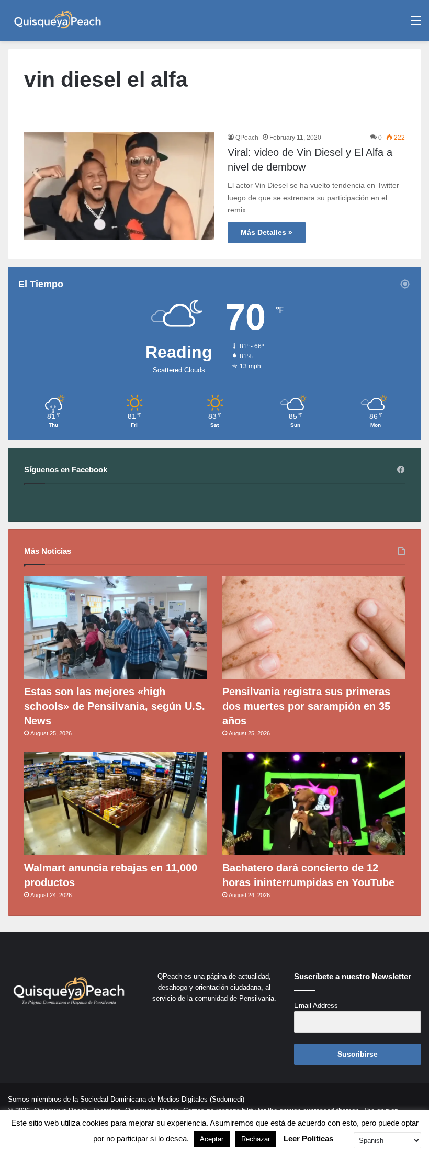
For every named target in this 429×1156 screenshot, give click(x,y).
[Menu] (416, 24)
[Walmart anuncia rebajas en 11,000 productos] (115, 803)
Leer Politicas (308, 1138)
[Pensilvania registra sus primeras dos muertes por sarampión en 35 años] (313, 627)
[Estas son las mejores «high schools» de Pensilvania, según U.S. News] (115, 627)
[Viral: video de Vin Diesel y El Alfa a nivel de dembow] (119, 186)
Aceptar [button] (211, 1139)
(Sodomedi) (227, 1099)
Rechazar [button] (255, 1139)
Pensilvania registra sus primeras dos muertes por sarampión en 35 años (306, 706)
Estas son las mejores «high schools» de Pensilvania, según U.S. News (114, 706)
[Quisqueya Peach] (57, 20)
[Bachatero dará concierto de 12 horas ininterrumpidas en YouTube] (313, 803)
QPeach (246, 137)
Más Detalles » (266, 232)
